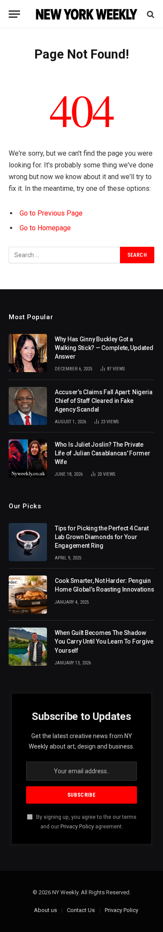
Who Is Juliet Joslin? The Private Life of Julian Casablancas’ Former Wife (102, 453)
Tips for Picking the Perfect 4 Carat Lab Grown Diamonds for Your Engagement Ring (102, 537)
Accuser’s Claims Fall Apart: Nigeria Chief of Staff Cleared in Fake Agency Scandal (104, 401)
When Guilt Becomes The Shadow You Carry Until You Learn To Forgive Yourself (104, 641)
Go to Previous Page (51, 213)
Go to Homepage (45, 228)
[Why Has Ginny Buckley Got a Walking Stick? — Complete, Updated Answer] (28, 353)
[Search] (149, 14)
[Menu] (14, 14)
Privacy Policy (77, 826)
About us (45, 910)
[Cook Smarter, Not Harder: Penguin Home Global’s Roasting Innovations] (28, 595)
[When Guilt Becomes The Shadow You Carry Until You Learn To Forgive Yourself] (28, 647)
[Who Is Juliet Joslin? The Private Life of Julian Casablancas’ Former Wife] (28, 458)
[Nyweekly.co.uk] (86, 14)
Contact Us (81, 910)
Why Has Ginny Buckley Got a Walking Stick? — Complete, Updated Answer (104, 348)
